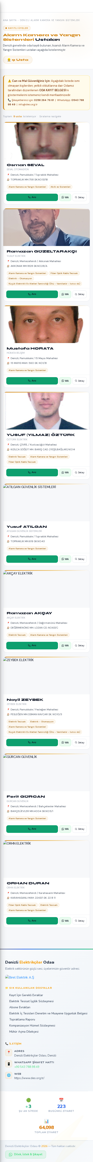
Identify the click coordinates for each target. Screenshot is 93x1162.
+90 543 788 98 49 (26, 1067)
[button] (6, 6)
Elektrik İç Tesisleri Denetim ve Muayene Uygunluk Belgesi (48, 1013)
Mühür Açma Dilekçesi (23, 1032)
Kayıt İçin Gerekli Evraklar (26, 995)
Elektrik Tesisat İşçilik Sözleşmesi (31, 1001)
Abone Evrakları (19, 1007)
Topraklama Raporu (22, 1020)
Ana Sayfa (9, 20)
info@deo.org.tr (28, 104)
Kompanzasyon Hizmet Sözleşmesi (32, 1026)
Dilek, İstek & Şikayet (28, 1154)
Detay (81, 197)
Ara (34, 197)
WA (67, 197)
